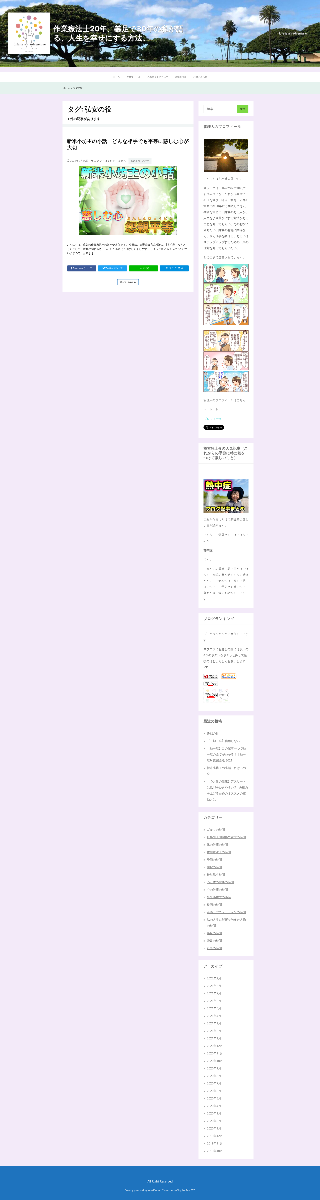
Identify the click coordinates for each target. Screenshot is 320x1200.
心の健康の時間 (217, 890)
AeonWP (190, 1190)
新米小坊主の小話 (140, 160)
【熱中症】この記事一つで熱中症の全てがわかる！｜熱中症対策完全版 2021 (226, 754)
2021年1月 (214, 1038)
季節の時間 (214, 860)
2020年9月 (214, 1068)
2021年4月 (214, 1016)
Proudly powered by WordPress (142, 1190)
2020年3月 (214, 1113)
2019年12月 (215, 1136)
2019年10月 (215, 1151)
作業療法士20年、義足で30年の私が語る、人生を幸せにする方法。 (118, 33)
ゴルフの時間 (216, 830)
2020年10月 (215, 1061)
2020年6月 (214, 1091)
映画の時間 (214, 905)
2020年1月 (214, 1128)
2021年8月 (214, 986)
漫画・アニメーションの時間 (226, 912)
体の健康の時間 (217, 845)
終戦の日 (213, 733)
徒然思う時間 (216, 875)
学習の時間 (214, 867)
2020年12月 (215, 1046)
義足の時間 (214, 933)
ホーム (116, 77)
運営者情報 (180, 77)
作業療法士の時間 (219, 852)
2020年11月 (215, 1053)
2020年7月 (214, 1083)
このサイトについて (157, 77)
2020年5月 (214, 1098)
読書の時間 (214, 941)
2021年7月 (214, 993)
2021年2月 (214, 1031)
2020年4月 (214, 1106)
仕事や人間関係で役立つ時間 (226, 837)
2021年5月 (214, 1008)
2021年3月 (214, 1023)
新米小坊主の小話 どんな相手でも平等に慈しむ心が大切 (128, 144)
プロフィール (133, 77)
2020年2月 (214, 1121)
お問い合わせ (200, 77)
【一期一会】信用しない (223, 741)
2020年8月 (214, 1076)
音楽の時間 (214, 948)
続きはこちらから (129, 283)
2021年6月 (214, 1001)
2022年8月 (214, 978)
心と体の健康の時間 (220, 882)
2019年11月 (215, 1143)
